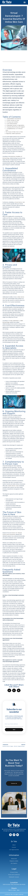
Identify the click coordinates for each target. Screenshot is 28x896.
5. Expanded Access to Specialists (15, 125)
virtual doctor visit (20, 202)
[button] (24, 2)
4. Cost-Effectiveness (11, 123)
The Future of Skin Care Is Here (14, 131)
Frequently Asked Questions (13, 133)
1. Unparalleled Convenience (13, 118)
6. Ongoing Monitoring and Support (15, 126)
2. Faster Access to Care (12, 120)
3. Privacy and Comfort (12, 122)
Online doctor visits (13, 485)
